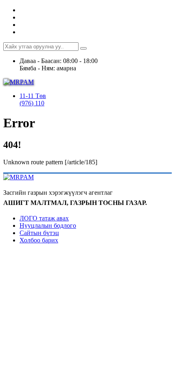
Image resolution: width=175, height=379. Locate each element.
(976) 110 (32, 103)
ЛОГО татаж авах (44, 218)
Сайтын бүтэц (39, 232)
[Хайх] (83, 48)
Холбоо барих (39, 240)
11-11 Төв (33, 95)
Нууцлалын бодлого (48, 225)
